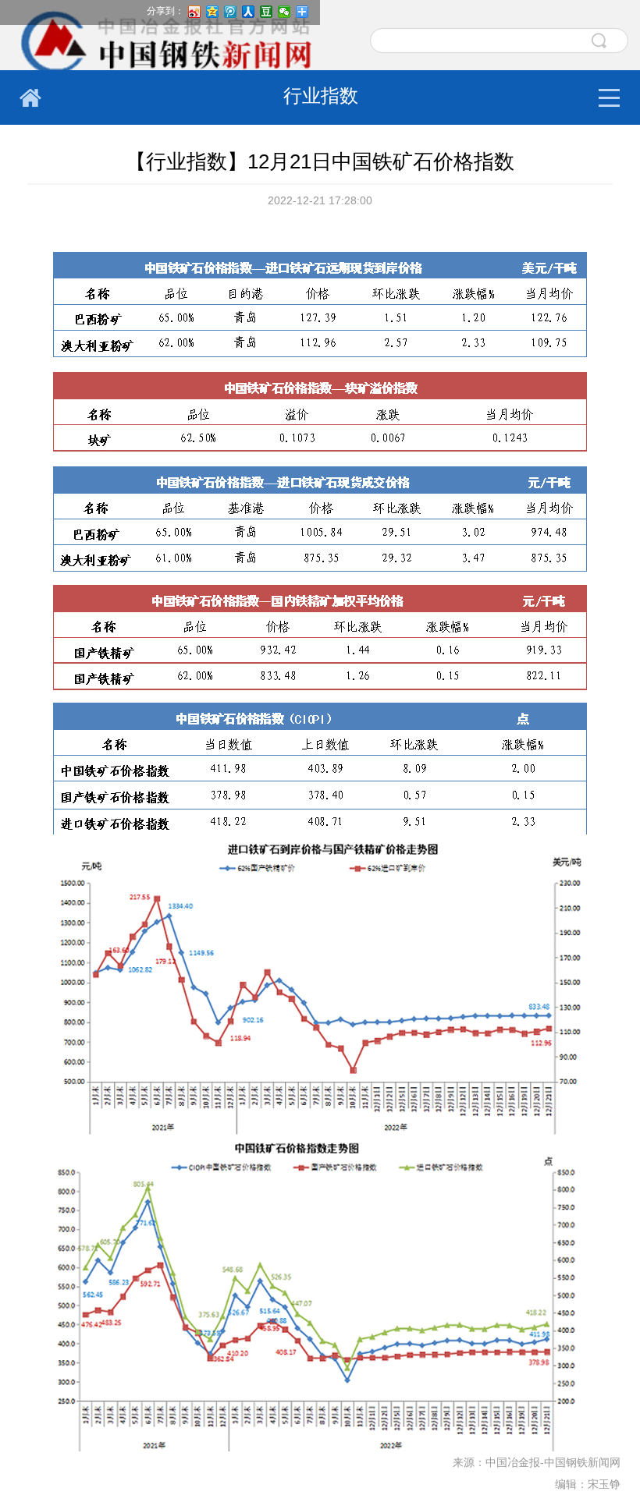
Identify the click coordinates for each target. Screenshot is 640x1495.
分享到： (165, 10)
